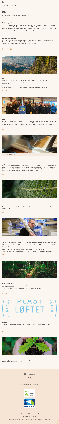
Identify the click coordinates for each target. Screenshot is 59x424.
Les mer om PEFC (7, 50)
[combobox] (29, 5)
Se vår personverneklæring (29, 416)
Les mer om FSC (6, 48)
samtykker (48, 419)
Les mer (4, 91)
